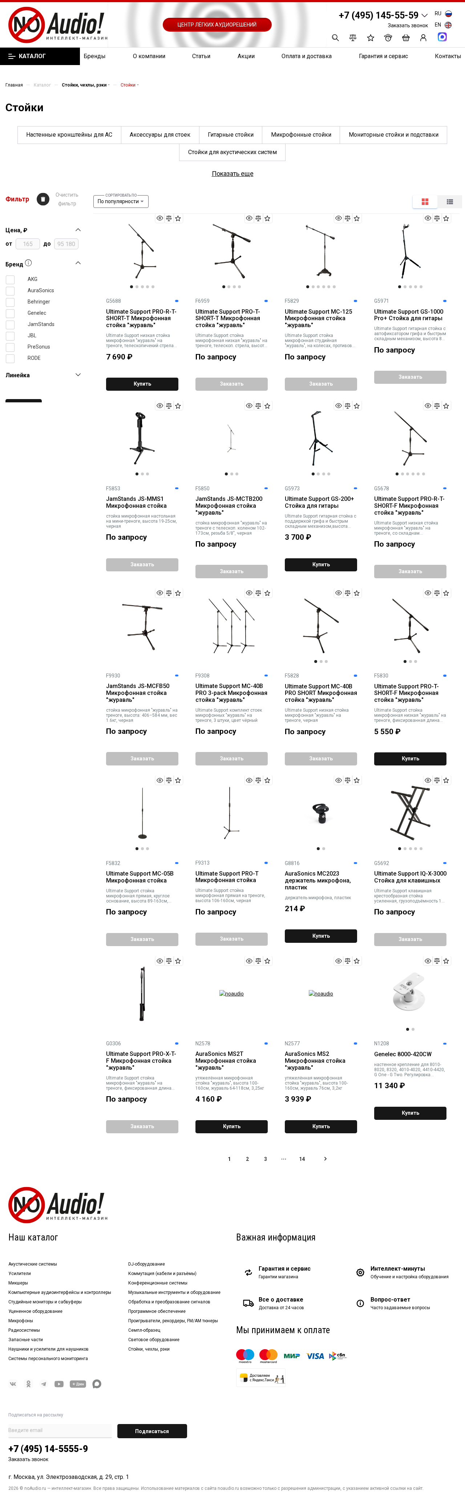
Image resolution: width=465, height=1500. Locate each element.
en (438, 25)
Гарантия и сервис (383, 56)
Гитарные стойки (231, 134)
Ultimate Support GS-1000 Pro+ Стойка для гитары (408, 315)
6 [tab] (334, 286)
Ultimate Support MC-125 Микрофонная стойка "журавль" (318, 319)
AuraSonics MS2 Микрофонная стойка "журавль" (315, 1061)
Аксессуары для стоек (160, 134)
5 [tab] (152, 286)
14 (302, 1159)
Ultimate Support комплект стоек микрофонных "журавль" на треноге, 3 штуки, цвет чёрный (228, 715)
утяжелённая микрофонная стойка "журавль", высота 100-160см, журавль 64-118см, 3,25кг (229, 1083)
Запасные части (25, 1339)
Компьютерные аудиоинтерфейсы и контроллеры (59, 1292)
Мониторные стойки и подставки (393, 134)
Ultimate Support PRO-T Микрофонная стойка (227, 877)
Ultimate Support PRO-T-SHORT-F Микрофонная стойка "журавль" (406, 693)
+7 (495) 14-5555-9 (48, 1449)
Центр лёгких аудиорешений (217, 25)
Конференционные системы (157, 1283)
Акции (246, 56)
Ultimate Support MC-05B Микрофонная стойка (140, 877)
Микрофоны (20, 1320)
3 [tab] (142, 286)
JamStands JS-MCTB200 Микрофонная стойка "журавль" (228, 506)
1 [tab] (131, 286)
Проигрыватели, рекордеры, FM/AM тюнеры (173, 1320)
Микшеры (18, 1283)
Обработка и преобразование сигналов (169, 1301)
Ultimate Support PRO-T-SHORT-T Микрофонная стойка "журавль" (227, 319)
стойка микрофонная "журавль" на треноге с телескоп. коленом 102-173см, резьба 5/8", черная (231, 528)
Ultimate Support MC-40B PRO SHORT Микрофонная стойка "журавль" (321, 693)
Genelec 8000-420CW (403, 1054)
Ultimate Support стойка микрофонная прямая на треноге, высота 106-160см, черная (230, 895)
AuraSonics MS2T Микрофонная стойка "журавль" (225, 1061)
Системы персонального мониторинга (48, 1358)
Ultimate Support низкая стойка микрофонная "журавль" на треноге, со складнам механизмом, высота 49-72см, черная (406, 528)
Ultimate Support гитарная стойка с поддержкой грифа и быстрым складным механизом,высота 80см (320, 521)
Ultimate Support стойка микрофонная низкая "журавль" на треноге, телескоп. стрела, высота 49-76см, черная (231, 340)
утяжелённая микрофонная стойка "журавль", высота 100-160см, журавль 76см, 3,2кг (316, 1083)
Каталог (32, 56)
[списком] (449, 201)
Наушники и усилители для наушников (48, 1349)
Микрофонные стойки (301, 134)
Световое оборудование (153, 1339)
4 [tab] (147, 286)
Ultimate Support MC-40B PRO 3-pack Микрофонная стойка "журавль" (231, 693)
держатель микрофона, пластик (318, 897)
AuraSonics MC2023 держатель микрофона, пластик (318, 880)
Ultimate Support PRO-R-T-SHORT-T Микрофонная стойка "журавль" (141, 319)
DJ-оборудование (146, 1264)
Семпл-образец (144, 1330)
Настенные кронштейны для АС (69, 134)
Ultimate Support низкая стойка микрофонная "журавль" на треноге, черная (317, 715)
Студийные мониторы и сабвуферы (45, 1301)
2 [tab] (137, 286)
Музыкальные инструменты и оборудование (174, 1292)
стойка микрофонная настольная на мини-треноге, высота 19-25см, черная (141, 521)
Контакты (448, 56)
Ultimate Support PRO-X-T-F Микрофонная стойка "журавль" (141, 1061)
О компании (149, 56)
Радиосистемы (24, 1330)
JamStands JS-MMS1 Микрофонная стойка (136, 502)
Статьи (201, 56)
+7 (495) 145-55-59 (378, 15)
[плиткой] (425, 201)
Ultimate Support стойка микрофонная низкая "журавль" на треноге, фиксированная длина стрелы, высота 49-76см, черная (410, 715)
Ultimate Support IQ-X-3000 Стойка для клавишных (410, 877)
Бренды (95, 56)
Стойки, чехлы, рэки (149, 1349)
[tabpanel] (142, 251)
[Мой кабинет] (423, 37)
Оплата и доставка (307, 56)
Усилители (19, 1273)
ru (438, 13)
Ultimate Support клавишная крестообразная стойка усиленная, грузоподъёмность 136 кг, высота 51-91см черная (410, 896)
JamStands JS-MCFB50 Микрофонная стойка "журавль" (137, 693)
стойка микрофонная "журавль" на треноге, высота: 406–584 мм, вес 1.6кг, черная (142, 715)
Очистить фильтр (67, 199)
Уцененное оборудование (35, 1311)
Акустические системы (32, 1264)
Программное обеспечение (157, 1311)
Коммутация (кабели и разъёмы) (162, 1273)
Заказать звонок (408, 25)
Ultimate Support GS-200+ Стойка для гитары (319, 502)
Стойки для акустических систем (232, 152)
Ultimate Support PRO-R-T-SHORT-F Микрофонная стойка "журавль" (409, 506)
